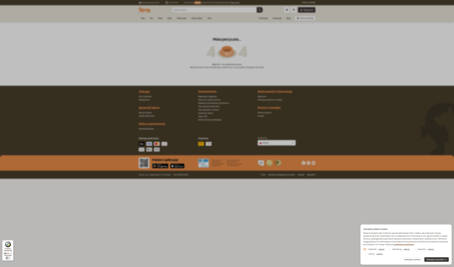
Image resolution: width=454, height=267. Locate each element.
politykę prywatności (404, 244)
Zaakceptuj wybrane (412, 259)
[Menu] (3, 241)
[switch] (8, 258)
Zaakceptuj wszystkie (435, 259)
